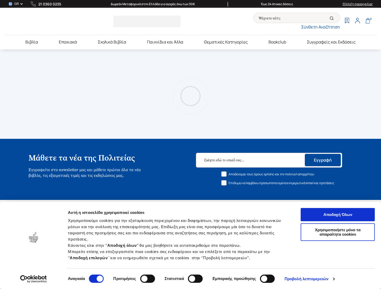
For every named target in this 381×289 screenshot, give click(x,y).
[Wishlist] (347, 21)
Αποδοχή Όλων (337, 214)
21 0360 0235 (49, 4)
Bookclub (277, 42)
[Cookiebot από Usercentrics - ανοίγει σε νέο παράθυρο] (33, 279)
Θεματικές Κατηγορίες (226, 42)
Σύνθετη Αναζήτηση (320, 27)
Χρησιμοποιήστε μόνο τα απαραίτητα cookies (338, 232)
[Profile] (357, 21)
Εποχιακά (68, 42)
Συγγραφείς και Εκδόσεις (331, 42)
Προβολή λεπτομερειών (306, 279)
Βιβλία (31, 42)
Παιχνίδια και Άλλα (165, 42)
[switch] (147, 278)
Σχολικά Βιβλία (112, 42)
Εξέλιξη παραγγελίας (358, 4)
